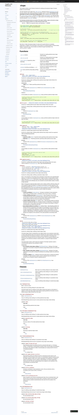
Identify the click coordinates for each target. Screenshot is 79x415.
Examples (6, 72)
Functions (64, 5)
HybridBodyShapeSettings (28, 263)
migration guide (35, 1)
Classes (64, 14)
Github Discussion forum (52, 1)
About (6, 76)
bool (26, 352)
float (26, 308)
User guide (7, 74)
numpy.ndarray (28, 373)
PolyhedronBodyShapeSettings (29, 218)
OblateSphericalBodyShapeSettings (30, 144)
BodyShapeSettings (27, 114)
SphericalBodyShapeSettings (29, 90)
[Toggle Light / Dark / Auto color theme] (58, 4)
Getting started (7, 71)
